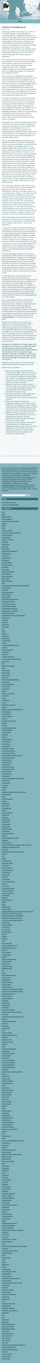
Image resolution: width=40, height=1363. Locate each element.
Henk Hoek (5, 806)
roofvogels (5, 1182)
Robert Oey (5, 1170)
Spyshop (4, 1212)
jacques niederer (7, 868)
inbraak (4, 836)
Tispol (4, 1255)
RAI (3, 1133)
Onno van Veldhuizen (8, 1060)
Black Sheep (6, 578)
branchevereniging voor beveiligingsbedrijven (16, 585)
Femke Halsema (7, 739)
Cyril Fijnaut (5, 661)
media (4, 973)
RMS (3, 1163)
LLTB (3, 941)
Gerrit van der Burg (8, 767)
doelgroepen (6, 689)
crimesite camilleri (7, 650)
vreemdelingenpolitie (8, 1308)
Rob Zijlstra (5, 1166)
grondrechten (6, 783)
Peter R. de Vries (7, 1092)
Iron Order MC (6, 861)
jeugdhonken (6, 875)
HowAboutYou (6, 819)
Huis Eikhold (6, 822)
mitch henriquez (7, 996)
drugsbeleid (5, 700)
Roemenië (5, 1177)
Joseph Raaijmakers (8, 888)
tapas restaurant (7, 1241)
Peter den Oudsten (8, 1090)
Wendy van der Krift (8, 1326)
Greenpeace (6, 776)
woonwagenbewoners (8, 1347)
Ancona (4, 523)
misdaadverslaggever (8, 994)
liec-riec (4, 934)
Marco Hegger (6, 952)
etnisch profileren (7, 716)
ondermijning (6, 1051)
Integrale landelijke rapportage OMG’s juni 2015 (16, 845)
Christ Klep (5, 627)
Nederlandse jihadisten (9, 1021)
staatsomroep (6, 1218)
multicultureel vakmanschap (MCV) (12, 1016)
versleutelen (5, 1285)
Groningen (5, 785)
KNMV (4, 904)
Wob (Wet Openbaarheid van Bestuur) (14, 1345)
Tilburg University (7, 1253)
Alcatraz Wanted (7, 519)
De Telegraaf (6, 670)
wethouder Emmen (8, 1333)
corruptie (4, 647)
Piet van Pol (5, 1097)
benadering (5, 560)
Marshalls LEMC (7, 968)
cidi (3, 629)
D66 (3, 663)
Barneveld (5, 546)
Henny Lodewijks (7, 813)
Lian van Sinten (6, 932)
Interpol (4, 854)
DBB (3, 668)
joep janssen (6, 879)
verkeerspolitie (6, 1280)
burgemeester (6, 597)
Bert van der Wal (7, 565)
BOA (3, 583)
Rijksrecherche (6, 1159)
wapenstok (5, 1322)
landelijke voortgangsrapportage (12, 918)
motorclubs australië (8, 1010)
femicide (4, 737)
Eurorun (4, 725)
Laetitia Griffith (6, 909)
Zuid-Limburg (6, 1358)
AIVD (3, 514)
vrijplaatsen (5, 1312)
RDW (3, 1138)
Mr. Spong (5, 1014)
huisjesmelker (6, 824)
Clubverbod (5, 636)
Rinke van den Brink (8, 1161)
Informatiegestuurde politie (10, 838)
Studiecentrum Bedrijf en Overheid (12, 1230)
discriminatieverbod (8, 684)
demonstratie (6, 675)
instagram (5, 840)
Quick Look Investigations (10, 1129)
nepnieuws (5, 1023)
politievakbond (6, 1120)
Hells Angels (5, 803)
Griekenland (5, 780)
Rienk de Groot (6, 1156)
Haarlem (4, 787)
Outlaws (4, 1074)
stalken (4, 1221)
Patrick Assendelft (7, 1081)
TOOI (3, 1260)
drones (4, 698)
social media (6, 1202)
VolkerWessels (6, 1306)
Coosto (4, 643)
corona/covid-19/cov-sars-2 (10, 645)
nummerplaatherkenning (9, 1035)
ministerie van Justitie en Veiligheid (12, 989)
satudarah (5, 1191)
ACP (3, 512)
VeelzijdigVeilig (6, 1273)
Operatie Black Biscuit (8, 1067)
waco (3, 1317)
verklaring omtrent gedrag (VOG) (12, 1283)
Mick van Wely (6, 984)
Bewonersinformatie (8, 571)
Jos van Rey (6, 886)
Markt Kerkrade (6, 961)
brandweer (5, 590)
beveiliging (5, 567)
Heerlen (4, 801)
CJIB (3, 631)
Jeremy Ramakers (7, 870)
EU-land (4, 718)
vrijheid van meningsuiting (10, 1310)
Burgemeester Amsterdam (10, 599)
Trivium (4, 1267)
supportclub (5, 1234)
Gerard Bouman (7, 762)
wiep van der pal (7, 1335)
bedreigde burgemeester (9, 551)
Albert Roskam (6, 516)
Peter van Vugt (6, 1094)
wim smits (5, 1342)
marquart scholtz (7, 966)
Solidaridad (5, 1207)
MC (3, 971)
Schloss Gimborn (7, 1195)
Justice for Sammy (7, 891)
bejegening (5, 555)
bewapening (5, 569)
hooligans (5, 817)
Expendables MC (7, 730)
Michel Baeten (6, 980)
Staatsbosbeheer (7, 1216)
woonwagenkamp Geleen (10, 1349)
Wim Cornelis (6, 1338)
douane (4, 691)
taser (3, 1244)
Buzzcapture (6, 617)
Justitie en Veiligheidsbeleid (10, 505)
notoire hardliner (7, 1033)
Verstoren (5, 1287)
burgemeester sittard (8, 613)
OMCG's (4, 1044)
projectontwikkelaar (8, 1127)
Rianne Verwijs (6, 1152)
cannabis (4, 622)
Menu (20, 21)
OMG (3, 1046)
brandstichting (6, 588)
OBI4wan (5, 1037)
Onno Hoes (5, 1058)
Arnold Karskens (7, 535)
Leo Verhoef (5, 927)
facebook (5, 735)
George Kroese (6, 760)
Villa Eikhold (5, 1299)
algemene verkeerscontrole (10, 521)
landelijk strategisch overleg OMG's (13, 915)
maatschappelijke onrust (9, 945)
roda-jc (4, 1172)
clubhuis (4, 633)
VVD (3, 1315)
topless (4, 1262)
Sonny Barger (6, 1209)
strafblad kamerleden (8, 1225)
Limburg (4, 936)
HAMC (4, 790)
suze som (5, 1237)
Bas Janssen (6, 549)
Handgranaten (6, 794)
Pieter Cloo (5, 1099)
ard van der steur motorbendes (11, 532)
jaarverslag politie (7, 863)
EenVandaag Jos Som (9, 705)
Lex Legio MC (6, 929)
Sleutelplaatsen (6, 1200)
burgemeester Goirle (8, 601)
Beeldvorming (6, 553)
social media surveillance (9, 1205)
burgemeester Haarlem (9, 606)
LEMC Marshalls (7, 925)
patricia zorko (6, 1078)
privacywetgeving (7, 1124)
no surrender (6, 1028)
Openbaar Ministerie (8, 1065)
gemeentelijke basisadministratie (12, 755)
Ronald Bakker (6, 1179)
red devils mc (6, 1143)
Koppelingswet (6, 907)
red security (5, 1145)
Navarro (4, 1019)
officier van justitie (7, 1042)
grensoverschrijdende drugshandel (12, 778)
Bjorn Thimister (6, 574)
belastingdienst (6, 558)
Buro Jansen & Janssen (9, 479)
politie (4, 1108)
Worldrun (5, 1351)
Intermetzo (5, 849)
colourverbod (6, 640)
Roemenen (5, 1175)
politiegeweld (6, 1115)
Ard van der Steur (7, 530)
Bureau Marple (6, 594)
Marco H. (5, 950)
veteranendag (6, 1292)
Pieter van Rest (6, 1101)
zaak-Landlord (6, 1356)
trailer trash (5, 1264)
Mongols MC (6, 1003)
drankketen (5, 695)
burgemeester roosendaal (10, 611)
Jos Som (4, 884)
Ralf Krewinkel (6, 1136)
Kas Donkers (6, 895)
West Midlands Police (8, 1329)
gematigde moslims (8, 748)
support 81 (5, 1232)
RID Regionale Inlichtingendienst (12, 1154)
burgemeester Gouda (8, 604)
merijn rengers (6, 977)
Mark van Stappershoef (9, 959)
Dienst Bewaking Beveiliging (10, 679)
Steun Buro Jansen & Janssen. (11, 485)
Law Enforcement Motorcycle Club (12, 920)
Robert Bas (5, 1168)
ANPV (4, 528)
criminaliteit (5, 652)
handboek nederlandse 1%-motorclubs (14, 792)
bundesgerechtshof (8, 592)
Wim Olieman (6, 1340)
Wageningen (6, 1319)
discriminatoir (6, 686)
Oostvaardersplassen (8, 1062)
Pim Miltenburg (6, 1104)
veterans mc (6, 1296)
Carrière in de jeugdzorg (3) (14, 27)
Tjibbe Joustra (6, 1257)
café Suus (5, 620)
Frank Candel (6, 741)
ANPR (4, 526)
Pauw (3, 1085)
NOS (3, 1030)
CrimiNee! (5, 654)
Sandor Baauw (6, 1189)
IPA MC (4, 858)
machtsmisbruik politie (9, 948)
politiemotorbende (7, 1117)
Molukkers (5, 1000)
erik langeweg (6, 714)
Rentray (4, 1147)
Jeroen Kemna (6, 872)
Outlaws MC (5, 1076)
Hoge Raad (5, 815)
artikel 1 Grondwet (7, 539)
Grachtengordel (7, 774)
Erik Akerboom (6, 712)
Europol (4, 723)
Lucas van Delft (6, 943)
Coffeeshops (6, 638)
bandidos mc (6, 544)
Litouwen (4, 938)
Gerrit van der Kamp (8, 769)
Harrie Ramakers (7, 799)
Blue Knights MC (7, 581)
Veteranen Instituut (7, 1290)
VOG (3, 1301)
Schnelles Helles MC (8, 1198)
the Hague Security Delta (9, 1251)
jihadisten (5, 877)
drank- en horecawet (8, 693)
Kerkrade (5, 897)
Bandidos (5, 542)
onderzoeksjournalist (8, 1053)
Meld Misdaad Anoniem (9, 975)
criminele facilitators (8, 656)
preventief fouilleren (8, 1122)
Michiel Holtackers (7, 982)
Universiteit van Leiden (9, 1271)
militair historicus (7, 987)
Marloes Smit (6, 964)
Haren (4, 797)
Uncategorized (6, 1269)
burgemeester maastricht (9, 608)
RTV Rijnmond (6, 1186)
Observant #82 (6, 1039)
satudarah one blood (8, 1193)
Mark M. (4, 957)
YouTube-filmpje (7, 1354)
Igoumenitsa (6, 831)
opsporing (5, 1069)
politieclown (5, 1113)
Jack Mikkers (6, 865)
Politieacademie (7, 1111)
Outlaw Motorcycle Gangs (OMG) (12, 1072)
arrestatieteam (6, 537)
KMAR (4, 902)
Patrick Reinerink (7, 1083)
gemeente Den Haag (8, 751)
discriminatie (6, 682)
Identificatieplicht (7, 829)
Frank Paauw (6, 746)
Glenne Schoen (6, 771)
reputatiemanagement (9, 1150)
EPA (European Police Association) (12, 709)
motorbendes (6, 1005)
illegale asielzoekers (8, 833)
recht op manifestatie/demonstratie (12, 1140)
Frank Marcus (6, 744)
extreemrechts (6, 732)
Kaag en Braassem (8, 893)
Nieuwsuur (5, 1026)
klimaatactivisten (7, 900)
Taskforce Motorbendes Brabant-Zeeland (14, 1246)
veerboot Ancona (7, 1276)
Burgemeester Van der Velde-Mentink (13, 615)
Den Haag (5, 677)
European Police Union (9, 721)
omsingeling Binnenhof (9, 1049)
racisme (4, 1131)
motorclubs (5, 1007)
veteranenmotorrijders (9, 1294)
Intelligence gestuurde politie (11, 847)
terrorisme (5, 1248)
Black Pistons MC (7, 576)
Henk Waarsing (6, 808)
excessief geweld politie (9, 728)
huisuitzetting (6, 826)
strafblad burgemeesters (9, 1223)
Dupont (4, 702)
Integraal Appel (6, 842)
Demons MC (6, 673)
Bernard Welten (7, 562)
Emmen (4, 707)
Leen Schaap (6, 922)
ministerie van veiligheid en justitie (12, 991)
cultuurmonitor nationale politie (11, 659)
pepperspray (6, 1088)
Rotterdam (5, 1184)
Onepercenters (6, 1055)
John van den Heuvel (8, 881)
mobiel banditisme (7, 998)
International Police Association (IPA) (13, 852)
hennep (4, 810)
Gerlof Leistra (6, 764)
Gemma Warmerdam (8, 757)
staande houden (7, 1214)
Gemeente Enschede (8, 753)
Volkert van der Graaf (8, 1303)
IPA (3, 856)
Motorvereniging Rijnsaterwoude (12, 1012)
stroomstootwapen (7, 1228)
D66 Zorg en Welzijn (8, 666)
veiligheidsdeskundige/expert (11, 1278)
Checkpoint (5, 624)
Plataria (4, 1106)
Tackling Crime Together (9, 1239)
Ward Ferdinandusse (8, 1324)
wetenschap (5, 1331)
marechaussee (6, 954)
